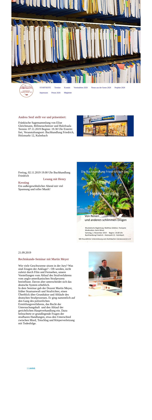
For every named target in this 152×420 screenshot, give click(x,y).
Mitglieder (68, 93)
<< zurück (31, 368)
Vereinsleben (104, 400)
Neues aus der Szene (47, 404)
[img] (76, 41)
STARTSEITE (45, 88)
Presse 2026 (55, 93)
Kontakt (67, 88)
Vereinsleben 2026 (81, 88)
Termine (57, 88)
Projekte (87, 400)
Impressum (44, 93)
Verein (58, 400)
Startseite (33, 400)
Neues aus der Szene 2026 (101, 88)
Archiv (83, 404)
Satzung (96, 404)
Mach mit (70, 404)
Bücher (119, 400)
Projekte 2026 (120, 88)
